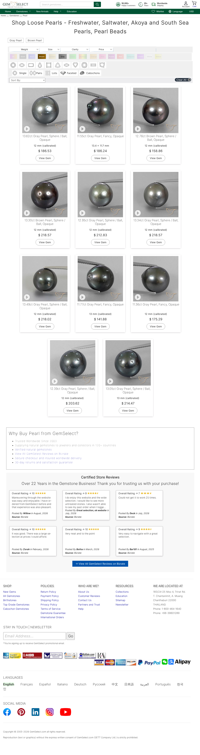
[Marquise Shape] (66, 65)
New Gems (9, 591)
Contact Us (84, 600)
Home (8, 11)
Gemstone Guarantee (53, 613)
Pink (102, 57)
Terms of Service (50, 608)
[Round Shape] (13, 65)
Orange (94, 57)
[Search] (97, 4)
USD (191, 11)
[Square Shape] (49, 65)
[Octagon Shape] (31, 65)
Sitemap (120, 600)
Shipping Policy (50, 600)
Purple (111, 57)
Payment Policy (50, 595)
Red (120, 57)
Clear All (181, 79)
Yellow (158, 57)
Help (58, 11)
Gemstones (23, 11)
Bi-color (13, 57)
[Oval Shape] (22, 65)
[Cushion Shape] (84, 65)
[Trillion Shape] (58, 65)
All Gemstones (11, 595)
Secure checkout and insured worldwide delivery (48, 458)
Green (72, 57)
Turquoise (131, 57)
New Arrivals (42, 11)
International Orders (52, 617)
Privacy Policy (49, 604)
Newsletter (122, 604)
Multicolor (83, 57)
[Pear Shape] (40, 65)
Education (72, 11)
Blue (32, 57)
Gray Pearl (63, 57)
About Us (83, 591)
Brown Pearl (42, 57)
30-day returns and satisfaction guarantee (44, 462)
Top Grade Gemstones (16, 604)
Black (23, 57)
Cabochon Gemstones (16, 608)
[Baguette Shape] (93, 65)
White (149, 57)
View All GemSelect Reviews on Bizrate (41, 453)
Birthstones (9, 600)
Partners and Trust (89, 604)
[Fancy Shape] (102, 65)
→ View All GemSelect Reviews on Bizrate (100, 563)
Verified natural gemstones (33, 449)
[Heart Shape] (75, 65)
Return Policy (48, 591)
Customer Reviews (89, 595)
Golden (53, 57)
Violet (140, 57)
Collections (122, 591)
